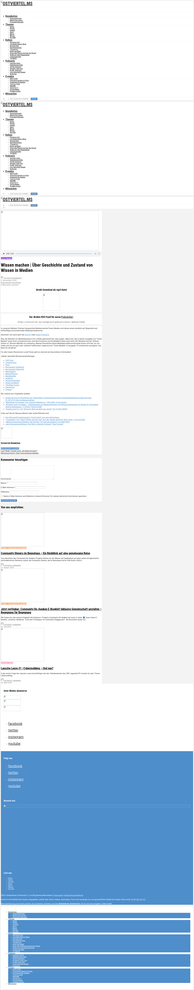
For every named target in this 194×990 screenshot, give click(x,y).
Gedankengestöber (16, 65)
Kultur (12, 27)
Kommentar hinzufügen (11, 282)
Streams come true (16, 69)
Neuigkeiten (11, 16)
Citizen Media (14, 89)
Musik (12, 34)
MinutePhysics (11, 374)
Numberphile (10, 376)
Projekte (9, 76)
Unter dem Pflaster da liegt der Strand (23, 53)
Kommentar (6, 479)
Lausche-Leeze (15, 63)
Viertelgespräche (16, 48)
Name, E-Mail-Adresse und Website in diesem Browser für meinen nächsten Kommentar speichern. (45, 496)
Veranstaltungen (16, 18)
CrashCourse (10, 362)
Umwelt (12, 30)
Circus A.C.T (14, 88)
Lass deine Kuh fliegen (17, 72)
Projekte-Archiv (15, 91)
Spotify (28, 335)
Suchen (34, 99)
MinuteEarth (10, 371)
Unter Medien (6, 258)
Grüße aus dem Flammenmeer (20, 55)
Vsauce (8, 389)
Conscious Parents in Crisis (19, 80)
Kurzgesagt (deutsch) (14, 369)
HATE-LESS (13, 79)
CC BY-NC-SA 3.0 (138, 899)
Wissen (12, 36)
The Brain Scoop (12, 385)
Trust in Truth (15, 84)
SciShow (9, 378)
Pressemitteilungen (16, 22)
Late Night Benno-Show (18, 44)
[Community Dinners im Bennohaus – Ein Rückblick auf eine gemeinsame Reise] (22, 546)
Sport (12, 32)
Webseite (5, 492)
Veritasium (10, 387)
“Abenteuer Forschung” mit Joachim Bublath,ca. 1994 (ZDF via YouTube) (35, 402)
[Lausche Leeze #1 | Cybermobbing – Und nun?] (22, 661)
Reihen (8, 40)
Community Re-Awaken (17, 82)
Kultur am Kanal (15, 51)
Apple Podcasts (42, 335)
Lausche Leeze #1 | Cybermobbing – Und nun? (27, 668)
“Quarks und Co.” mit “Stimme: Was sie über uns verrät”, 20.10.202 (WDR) (36, 409)
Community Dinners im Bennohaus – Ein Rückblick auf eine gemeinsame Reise (45, 553)
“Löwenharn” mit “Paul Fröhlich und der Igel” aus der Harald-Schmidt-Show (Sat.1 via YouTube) (45, 419)
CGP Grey (9, 360)
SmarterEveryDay (12, 380)
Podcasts (10, 60)
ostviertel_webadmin (12, 565)
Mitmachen (11, 93)
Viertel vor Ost (15, 42)
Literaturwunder (15, 57)
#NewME (13, 86)
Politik (12, 29)
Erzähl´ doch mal (15, 70)
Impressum (58, 895)
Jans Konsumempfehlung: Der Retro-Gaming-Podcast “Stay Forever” (34, 424)
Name (4, 483)
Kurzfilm (13, 38)
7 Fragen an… (14, 49)
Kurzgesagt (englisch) (14, 367)
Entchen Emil (14, 46)
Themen (9, 24)
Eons (7, 365)
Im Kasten (13, 74)
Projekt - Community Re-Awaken (14, 548)
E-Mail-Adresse (8, 487)
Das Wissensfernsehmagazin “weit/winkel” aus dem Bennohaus (32, 417)
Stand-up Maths (12, 383)
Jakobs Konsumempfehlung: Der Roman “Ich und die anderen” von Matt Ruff (37, 422)
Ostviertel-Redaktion (13, 278)
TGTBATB (13, 58)
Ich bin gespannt (15, 67)
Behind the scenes (16, 20)
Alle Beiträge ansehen (10, 448)
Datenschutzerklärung (73, 895)
